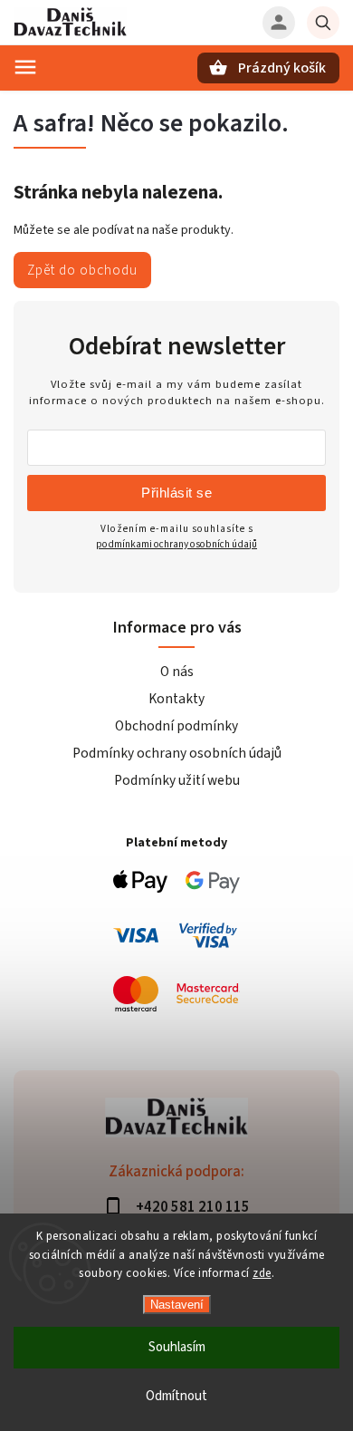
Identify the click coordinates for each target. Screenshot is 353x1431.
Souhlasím (176, 1347)
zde (262, 1273)
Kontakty (176, 699)
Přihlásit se (176, 492)
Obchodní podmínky (176, 726)
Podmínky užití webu (177, 780)
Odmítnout (176, 1396)
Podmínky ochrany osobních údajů (176, 753)
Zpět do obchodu (82, 270)
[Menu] (25, 67)
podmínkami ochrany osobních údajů (176, 544)
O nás (177, 672)
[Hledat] (323, 22)
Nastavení (177, 1304)
